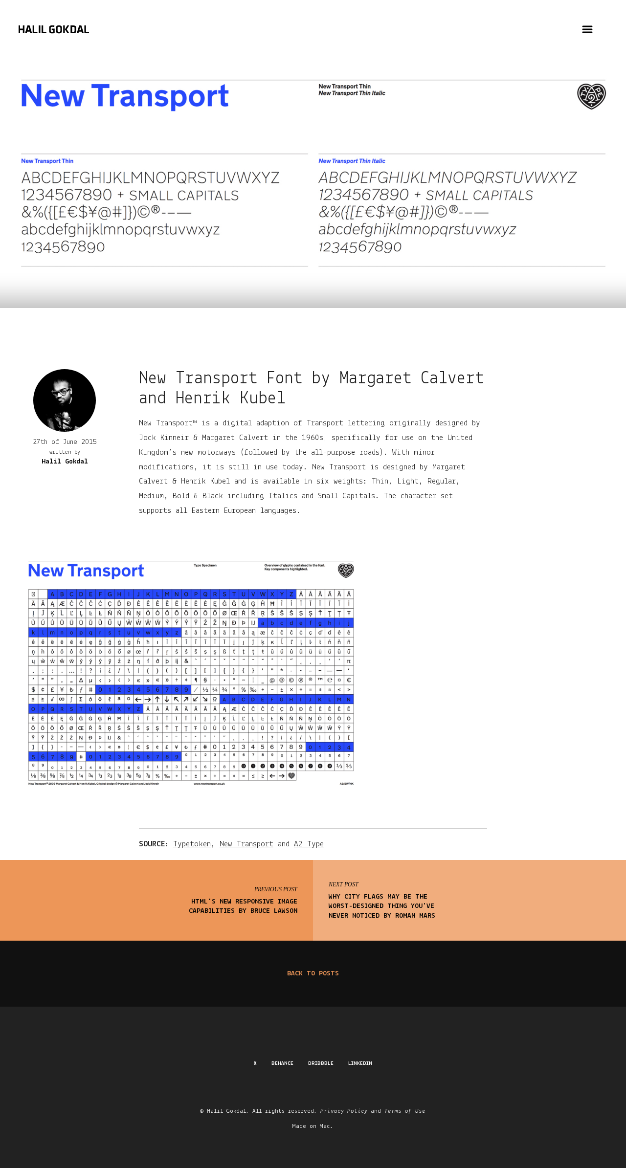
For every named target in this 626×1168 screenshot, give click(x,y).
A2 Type (309, 844)
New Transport (246, 844)
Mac (325, 1126)
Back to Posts (313, 973)
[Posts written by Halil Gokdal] (64, 400)
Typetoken (192, 844)
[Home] (54, 36)
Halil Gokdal (65, 461)
